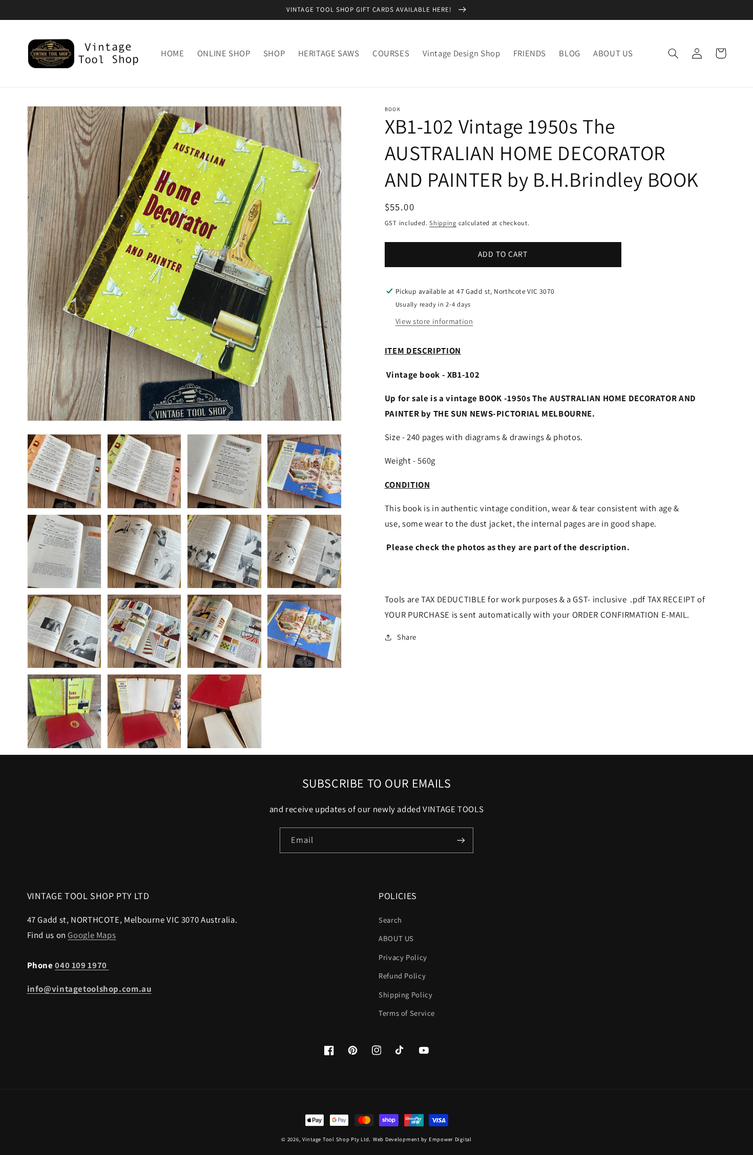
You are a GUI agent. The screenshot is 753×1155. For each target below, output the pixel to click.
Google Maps (92, 935)
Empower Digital (450, 1139)
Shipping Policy (405, 994)
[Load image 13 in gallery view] (64, 711)
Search (390, 920)
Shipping (442, 223)
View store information (434, 321)
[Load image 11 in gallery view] (224, 631)
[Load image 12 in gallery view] (304, 631)
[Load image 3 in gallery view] (224, 471)
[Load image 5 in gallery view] (64, 551)
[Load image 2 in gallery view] (144, 471)
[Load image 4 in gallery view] (304, 471)
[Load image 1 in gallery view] (64, 471)
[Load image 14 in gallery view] (144, 711)
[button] (673, 53)
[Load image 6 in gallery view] (144, 551)
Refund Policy (402, 975)
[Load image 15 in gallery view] (224, 711)
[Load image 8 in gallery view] (304, 551)
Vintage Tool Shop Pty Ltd (335, 1139)
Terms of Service (407, 1013)
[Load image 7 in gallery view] (224, 551)
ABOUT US (396, 938)
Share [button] (406, 637)
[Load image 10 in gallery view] (144, 631)
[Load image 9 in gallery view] (64, 631)
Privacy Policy (403, 957)
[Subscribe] (461, 840)
